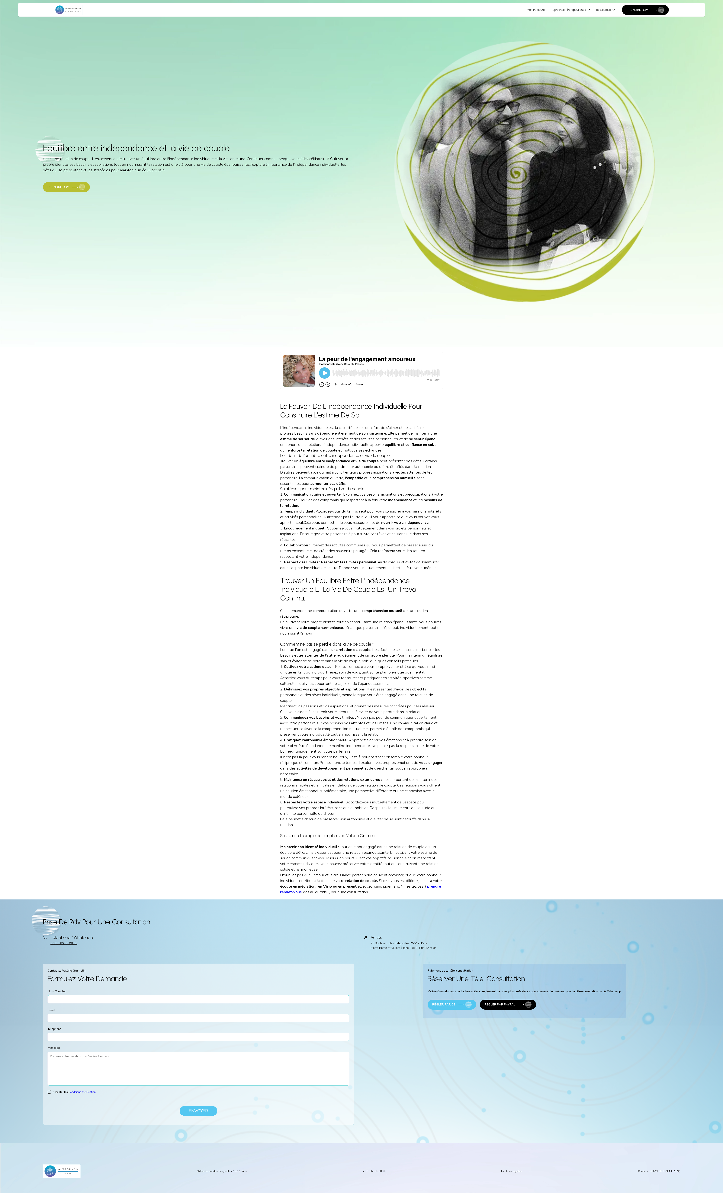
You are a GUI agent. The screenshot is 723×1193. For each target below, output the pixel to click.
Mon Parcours (536, 9)
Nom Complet (57, 991)
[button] (570, 10)
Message (54, 1048)
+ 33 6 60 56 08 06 (63, 943)
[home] (68, 10)
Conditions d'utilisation (82, 1092)
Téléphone (54, 1029)
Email (51, 1010)
